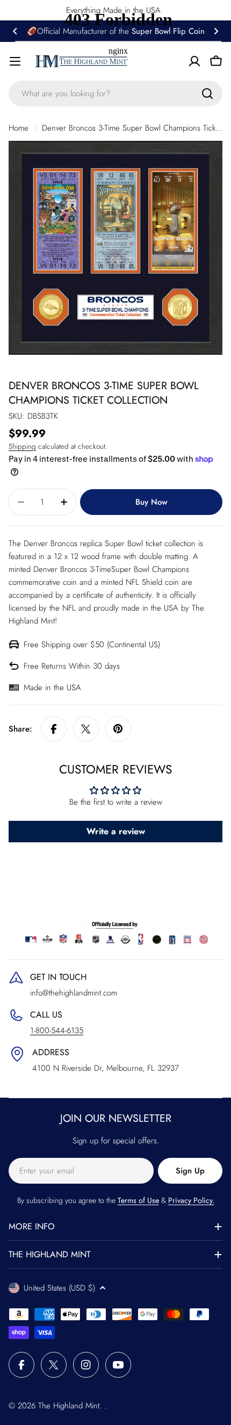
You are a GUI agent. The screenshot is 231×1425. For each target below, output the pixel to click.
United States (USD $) (59, 1288)
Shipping (22, 446)
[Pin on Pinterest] (118, 729)
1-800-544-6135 (56, 1030)
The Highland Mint (68, 1406)
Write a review (115, 831)
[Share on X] (86, 729)
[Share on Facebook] (54, 729)
